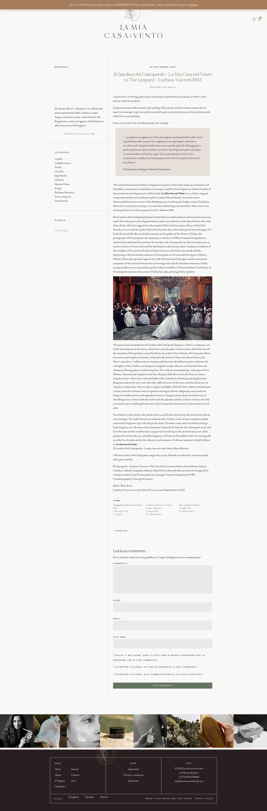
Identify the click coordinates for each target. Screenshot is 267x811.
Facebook (89, 797)
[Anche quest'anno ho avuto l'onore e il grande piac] (16, 731)
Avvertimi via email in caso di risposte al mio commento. (157, 667)
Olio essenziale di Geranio (189, 505)
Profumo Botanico (64, 192)
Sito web (119, 637)
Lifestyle (59, 179)
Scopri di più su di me (79, 134)
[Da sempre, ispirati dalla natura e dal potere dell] (250, 731)
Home (7, 19)
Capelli (58, 158)
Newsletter (11, 19)
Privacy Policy (205, 798)
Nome (117, 600)
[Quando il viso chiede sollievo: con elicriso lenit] (117, 731)
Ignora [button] (193, 4)
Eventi (58, 167)
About (8, 19)
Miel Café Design (182, 798)
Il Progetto (10, 19)
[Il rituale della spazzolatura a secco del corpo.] (217, 731)
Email (118, 619)
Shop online (133, 769)
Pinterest (104, 797)
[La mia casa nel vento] (133, 21)
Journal (13, 19)
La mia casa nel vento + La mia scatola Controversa (159, 506)
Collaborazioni (63, 163)
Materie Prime (62, 184)
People (58, 188)
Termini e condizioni (133, 775)
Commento (121, 563)
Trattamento (61, 200)
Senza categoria (63, 196)
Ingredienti (61, 175)
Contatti (14, 19)
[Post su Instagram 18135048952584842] (50, 731)
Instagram (74, 797)
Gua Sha (59, 171)
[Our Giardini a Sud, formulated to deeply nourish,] (150, 731)
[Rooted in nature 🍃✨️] (183, 731)
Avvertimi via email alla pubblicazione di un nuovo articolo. (160, 674)
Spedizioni (133, 780)
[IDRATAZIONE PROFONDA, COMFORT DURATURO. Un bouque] (83, 731)
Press (16, 19)
